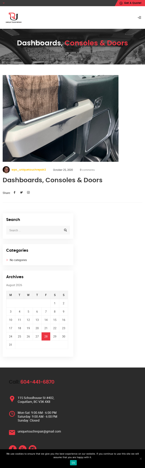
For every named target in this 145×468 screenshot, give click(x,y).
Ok (73, 462)
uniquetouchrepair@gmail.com (39, 431)
